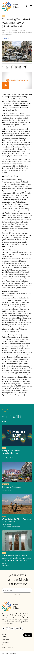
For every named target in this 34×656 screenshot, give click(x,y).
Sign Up (17, 594)
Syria (9, 38)
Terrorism (4, 38)
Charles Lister (5, 565)
